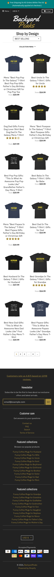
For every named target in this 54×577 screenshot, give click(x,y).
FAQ (27, 426)
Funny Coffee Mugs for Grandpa (27, 494)
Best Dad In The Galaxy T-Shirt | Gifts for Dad (40, 227)
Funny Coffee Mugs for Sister (27, 474)
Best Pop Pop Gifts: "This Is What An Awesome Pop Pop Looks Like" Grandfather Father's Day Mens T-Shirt (13, 182)
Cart (48, 11)
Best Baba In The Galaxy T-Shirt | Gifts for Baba (40, 178)
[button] (39, 86)
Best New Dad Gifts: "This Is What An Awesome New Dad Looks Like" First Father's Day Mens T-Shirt (13, 329)
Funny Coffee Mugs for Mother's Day (27, 522)
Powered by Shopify (27, 568)
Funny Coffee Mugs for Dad (27, 477)
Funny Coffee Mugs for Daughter (27, 510)
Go (48, 401)
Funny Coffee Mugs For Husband (27, 452)
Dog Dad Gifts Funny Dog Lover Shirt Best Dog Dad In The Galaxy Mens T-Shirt (14, 130)
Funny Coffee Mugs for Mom (27, 480)
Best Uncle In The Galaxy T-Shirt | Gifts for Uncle (40, 80)
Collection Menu (26, 47)
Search (27, 429)
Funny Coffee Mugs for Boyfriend (27, 464)
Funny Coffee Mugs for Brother (27, 470)
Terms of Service (27, 432)
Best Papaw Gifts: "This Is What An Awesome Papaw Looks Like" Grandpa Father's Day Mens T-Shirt (40, 329)
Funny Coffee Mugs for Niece (27, 516)
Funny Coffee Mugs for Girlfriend (27, 467)
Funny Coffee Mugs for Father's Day (27, 519)
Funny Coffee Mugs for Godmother (27, 503)
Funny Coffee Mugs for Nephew (27, 513)
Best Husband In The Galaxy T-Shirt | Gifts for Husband (13, 279)
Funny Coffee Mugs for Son (27, 507)
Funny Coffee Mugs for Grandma (27, 497)
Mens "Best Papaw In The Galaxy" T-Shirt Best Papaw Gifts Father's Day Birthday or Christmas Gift (14, 230)
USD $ (15, 11)
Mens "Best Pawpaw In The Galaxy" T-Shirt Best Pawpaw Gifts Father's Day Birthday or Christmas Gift (40, 132)
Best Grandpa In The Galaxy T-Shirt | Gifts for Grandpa (40, 279)
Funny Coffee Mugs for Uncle (27, 458)
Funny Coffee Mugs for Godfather (27, 500)
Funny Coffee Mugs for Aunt (27, 461)
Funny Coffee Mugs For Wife (27, 455)
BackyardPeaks (30, 565)
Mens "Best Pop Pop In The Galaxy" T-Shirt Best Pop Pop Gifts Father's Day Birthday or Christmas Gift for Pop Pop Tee (14, 84)
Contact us (27, 423)
